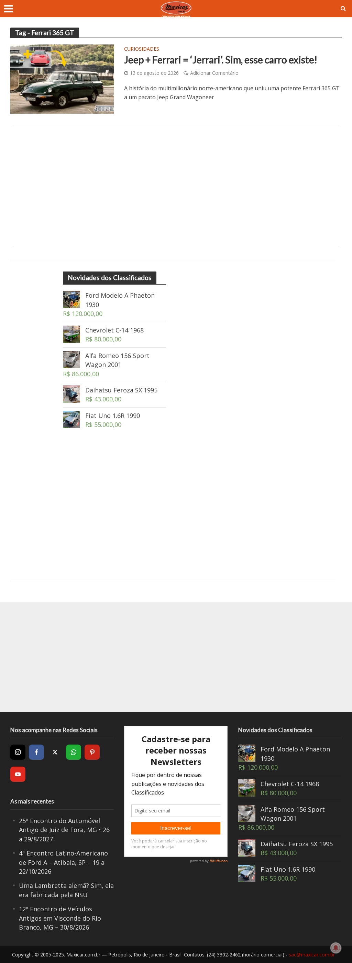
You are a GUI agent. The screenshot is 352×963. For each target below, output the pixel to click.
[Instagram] (17, 752)
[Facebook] (36, 752)
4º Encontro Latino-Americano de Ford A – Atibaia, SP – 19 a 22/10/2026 (63, 862)
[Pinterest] (92, 752)
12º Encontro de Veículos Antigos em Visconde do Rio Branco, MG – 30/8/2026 (60, 918)
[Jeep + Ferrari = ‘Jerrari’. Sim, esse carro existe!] (62, 78)
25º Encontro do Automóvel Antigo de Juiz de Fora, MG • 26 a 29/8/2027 (64, 830)
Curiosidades (141, 49)
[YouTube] (17, 774)
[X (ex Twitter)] (55, 752)
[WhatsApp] (73, 752)
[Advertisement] (176, 186)
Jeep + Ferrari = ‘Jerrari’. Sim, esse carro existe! (220, 59)
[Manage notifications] (335, 947)
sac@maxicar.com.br (312, 954)
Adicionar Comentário (214, 73)
